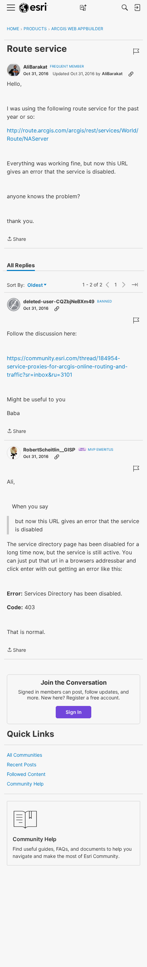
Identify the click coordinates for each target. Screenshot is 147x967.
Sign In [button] (74, 712)
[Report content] (136, 51)
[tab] (21, 265)
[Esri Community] (33, 7)
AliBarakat (35, 67)
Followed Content (26, 774)
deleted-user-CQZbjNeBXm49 (58, 301)
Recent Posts (21, 764)
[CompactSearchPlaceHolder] (125, 7)
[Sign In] (137, 7)
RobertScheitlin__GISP (49, 449)
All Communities (24, 755)
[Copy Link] (131, 74)
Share (16, 239)
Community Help (25, 784)
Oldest (35, 285)
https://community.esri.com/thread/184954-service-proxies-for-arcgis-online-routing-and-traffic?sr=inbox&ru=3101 (67, 366)
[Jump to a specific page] (134, 284)
